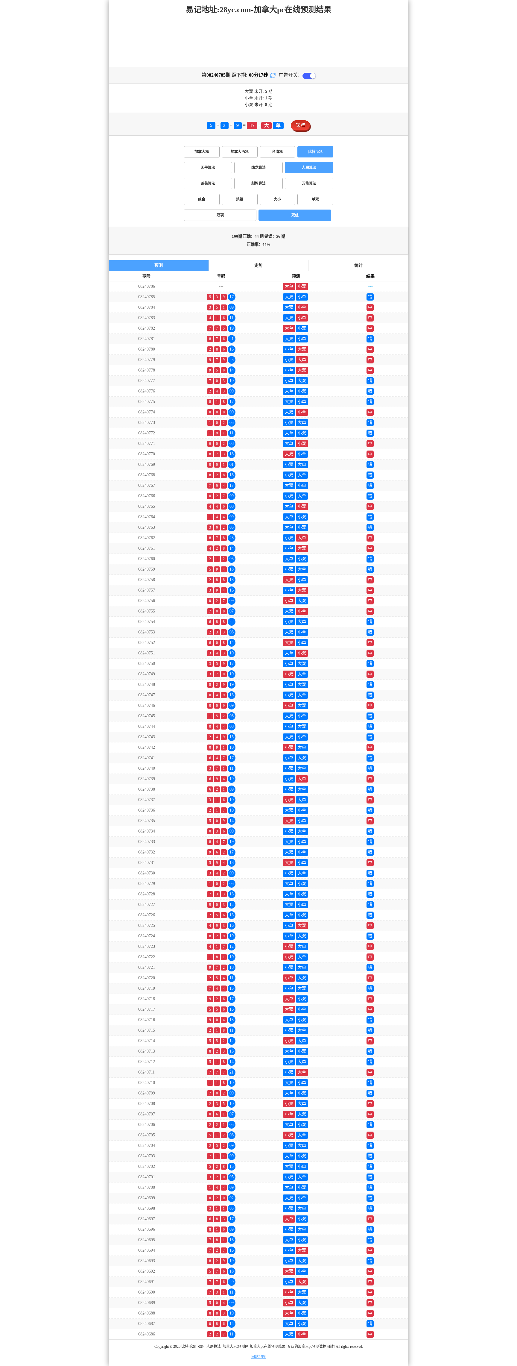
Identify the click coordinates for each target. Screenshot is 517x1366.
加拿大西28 (240, 152)
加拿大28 (201, 152)
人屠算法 (309, 168)
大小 (277, 199)
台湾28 (277, 152)
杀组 (239, 199)
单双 (315, 199)
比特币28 (315, 152)
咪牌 (300, 125)
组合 (201, 199)
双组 (295, 215)
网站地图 (258, 1357)
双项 (220, 215)
